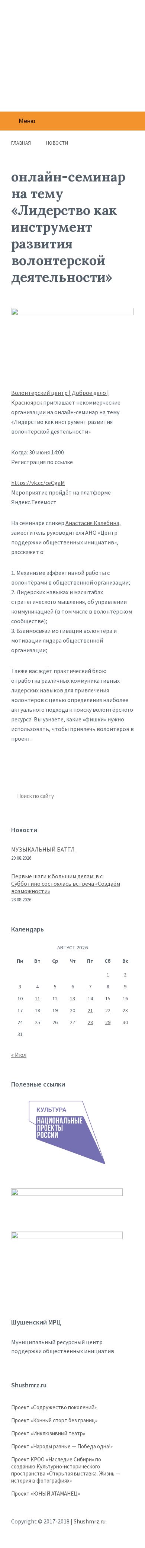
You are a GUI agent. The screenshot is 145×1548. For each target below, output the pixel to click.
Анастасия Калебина (92, 523)
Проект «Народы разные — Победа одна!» (62, 1446)
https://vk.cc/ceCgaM (38, 482)
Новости (57, 143)
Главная (21, 143)
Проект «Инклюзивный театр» (48, 1433)
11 (37, 998)
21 (90, 1010)
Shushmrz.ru (90, 1521)
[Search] (124, 796)
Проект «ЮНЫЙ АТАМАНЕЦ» (45, 1493)
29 (107, 1022)
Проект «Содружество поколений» (54, 1407)
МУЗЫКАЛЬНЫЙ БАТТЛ (43, 849)
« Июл (18, 1054)
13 (72, 998)
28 (90, 1022)
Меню (27, 120)
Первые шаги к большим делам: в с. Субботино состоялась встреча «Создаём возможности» (65, 883)
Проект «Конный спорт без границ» (54, 1420)
